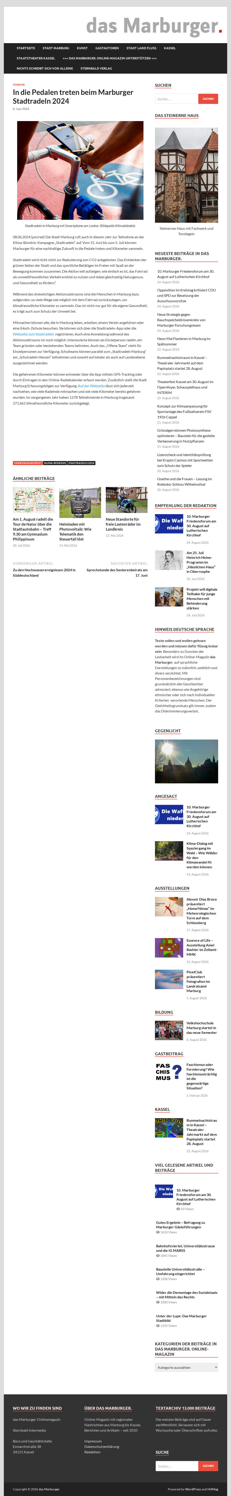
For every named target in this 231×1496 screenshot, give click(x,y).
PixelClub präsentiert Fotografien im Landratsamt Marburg (198, 981)
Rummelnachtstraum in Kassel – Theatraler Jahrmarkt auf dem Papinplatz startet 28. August (182, 362)
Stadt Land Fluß (141, 48)
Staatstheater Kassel (36, 58)
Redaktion (92, 1452)
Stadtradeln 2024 (81, 463)
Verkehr (19, 84)
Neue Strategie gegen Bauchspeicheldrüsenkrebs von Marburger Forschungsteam (181, 319)
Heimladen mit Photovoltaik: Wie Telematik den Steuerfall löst (75, 531)
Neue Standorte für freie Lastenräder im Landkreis (123, 524)
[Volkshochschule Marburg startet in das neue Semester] (169, 1023)
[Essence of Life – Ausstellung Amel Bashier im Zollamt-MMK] (169, 941)
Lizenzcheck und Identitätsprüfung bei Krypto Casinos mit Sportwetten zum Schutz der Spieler (185, 460)
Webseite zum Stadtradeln (33, 334)
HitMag (213, 1489)
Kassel (170, 48)
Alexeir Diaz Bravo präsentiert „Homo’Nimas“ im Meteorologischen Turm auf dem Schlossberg (202, 911)
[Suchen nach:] (186, 99)
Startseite (26, 48)
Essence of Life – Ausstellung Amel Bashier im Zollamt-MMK (202, 947)
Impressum (93, 1441)
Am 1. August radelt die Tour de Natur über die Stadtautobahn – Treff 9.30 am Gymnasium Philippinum (33, 529)
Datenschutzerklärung (101, 1446)
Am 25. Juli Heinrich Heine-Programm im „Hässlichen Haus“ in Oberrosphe (201, 562)
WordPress (193, 1489)
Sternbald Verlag (96, 68)
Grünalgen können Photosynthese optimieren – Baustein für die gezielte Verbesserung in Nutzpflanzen (186, 435)
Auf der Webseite (91, 386)
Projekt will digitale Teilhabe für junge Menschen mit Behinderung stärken (202, 598)
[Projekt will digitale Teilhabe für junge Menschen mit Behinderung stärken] (169, 590)
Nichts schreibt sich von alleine (45, 68)
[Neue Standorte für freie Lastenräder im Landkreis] (127, 501)
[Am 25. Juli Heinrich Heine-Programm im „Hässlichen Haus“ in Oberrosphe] (169, 553)
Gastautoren (107, 48)
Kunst (82, 48)
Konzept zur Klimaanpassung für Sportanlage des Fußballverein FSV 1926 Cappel (184, 411)
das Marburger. (49, 1489)
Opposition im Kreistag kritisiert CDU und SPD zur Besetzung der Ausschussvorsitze (186, 295)
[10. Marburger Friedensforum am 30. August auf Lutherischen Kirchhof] (169, 517)
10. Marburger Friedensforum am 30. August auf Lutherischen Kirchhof (201, 525)
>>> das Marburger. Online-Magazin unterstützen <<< (110, 58)
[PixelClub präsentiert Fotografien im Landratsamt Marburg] (169, 972)
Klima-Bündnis (55, 463)
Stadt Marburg (56, 48)
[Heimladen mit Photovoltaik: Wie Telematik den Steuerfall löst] (80, 504)
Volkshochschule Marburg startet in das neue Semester (202, 1028)
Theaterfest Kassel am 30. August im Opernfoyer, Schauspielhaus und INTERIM (185, 387)
